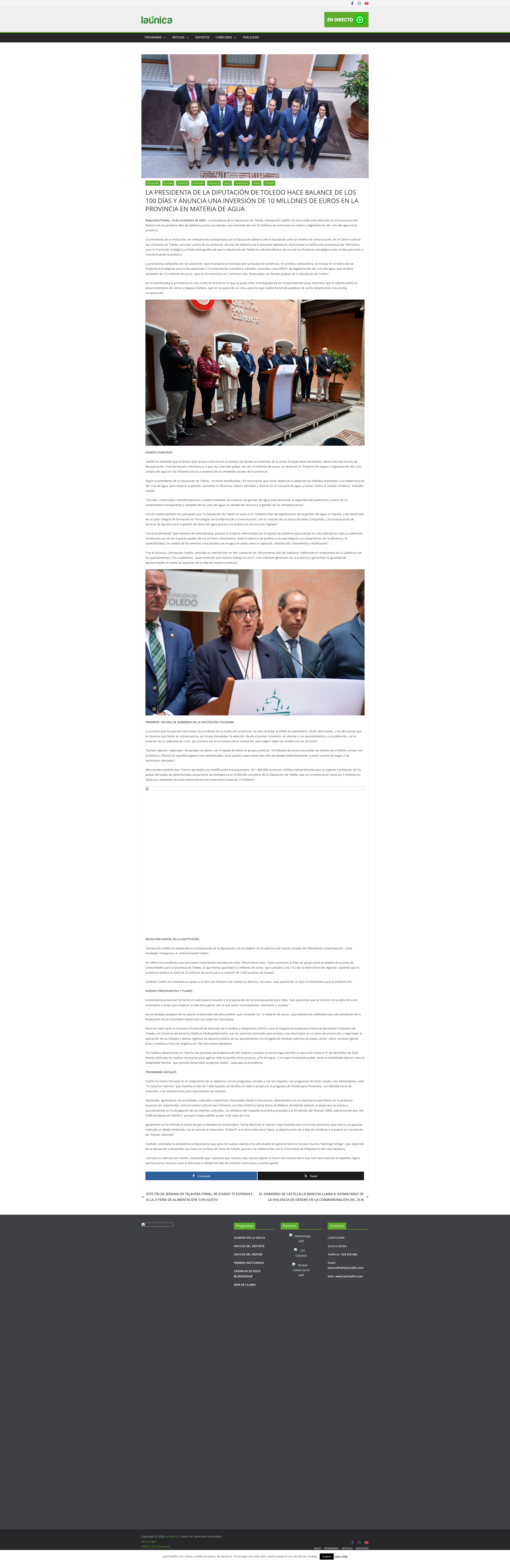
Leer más (341, 1556)
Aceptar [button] (326, 1556)
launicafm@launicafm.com (346, 1268)
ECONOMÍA (198, 183)
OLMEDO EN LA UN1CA (249, 1238)
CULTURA (168, 183)
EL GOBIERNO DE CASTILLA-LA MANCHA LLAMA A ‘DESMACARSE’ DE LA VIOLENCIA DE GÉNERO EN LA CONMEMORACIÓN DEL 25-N (311, 1197)
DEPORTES (202, 37)
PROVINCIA (214, 183)
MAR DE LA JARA (245, 1285)
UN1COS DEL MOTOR (248, 1254)
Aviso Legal (148, 1541)
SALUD (227, 183)
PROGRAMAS (153, 37)
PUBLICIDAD (251, 37)
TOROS (256, 183)
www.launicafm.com (349, 1276)
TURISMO (269, 183)
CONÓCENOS (224, 37)
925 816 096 (349, 1254)
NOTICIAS (178, 37)
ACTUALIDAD (153, 183)
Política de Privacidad (155, 1546)
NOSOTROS (362, 1548)
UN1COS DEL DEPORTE (249, 1246)
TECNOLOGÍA (241, 183)
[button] (164, 37)
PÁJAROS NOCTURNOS (249, 1263)
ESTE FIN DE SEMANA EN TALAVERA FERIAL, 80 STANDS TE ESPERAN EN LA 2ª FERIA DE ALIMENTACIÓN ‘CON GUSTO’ (199, 1197)
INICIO (317, 1548)
